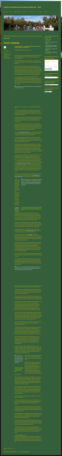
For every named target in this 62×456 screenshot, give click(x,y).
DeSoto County (33, 11)
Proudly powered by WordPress (25, 451)
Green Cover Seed (29, 230)
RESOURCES (24, 11)
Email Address (47, 65)
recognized (30, 234)
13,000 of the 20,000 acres (24, 132)
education (5, 55)
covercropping (6, 54)
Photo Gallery (39, 11)
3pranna (5, 49)
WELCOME (6, 11)
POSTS (10, 11)
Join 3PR (45, 11)
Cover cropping (11, 43)
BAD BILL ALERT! (48, 39)
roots (10, 58)
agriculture (5, 53)
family (8, 55)
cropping (10, 54)
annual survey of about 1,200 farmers (24, 163)
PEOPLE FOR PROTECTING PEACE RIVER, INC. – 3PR (22, 7)
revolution (7, 58)
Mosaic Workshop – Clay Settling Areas (51, 52)
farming (5, 56)
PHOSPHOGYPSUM (17, 11)
